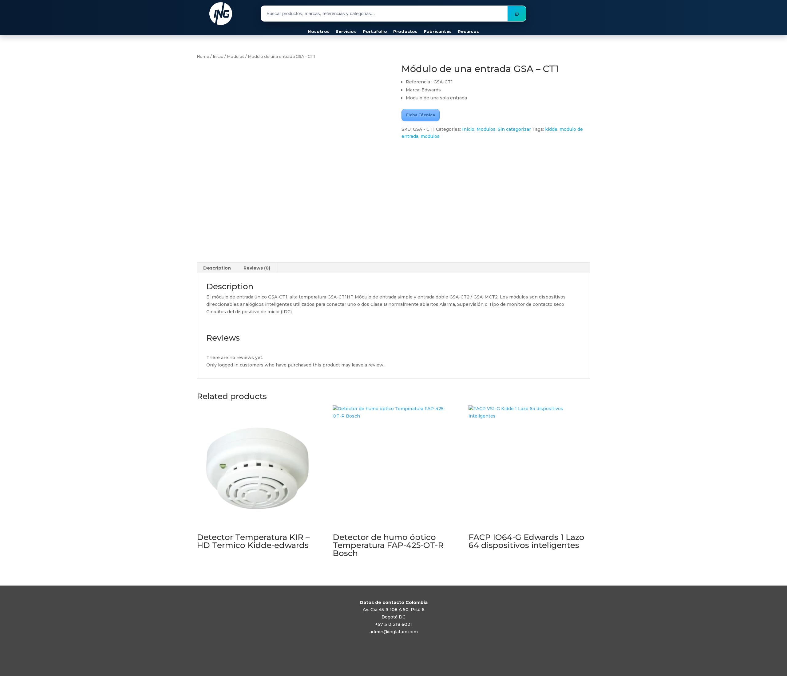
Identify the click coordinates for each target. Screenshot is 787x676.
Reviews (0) (256, 268)
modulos (430, 136)
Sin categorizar (514, 129)
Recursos (468, 31)
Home (203, 56)
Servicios (346, 31)
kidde (551, 129)
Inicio (218, 56)
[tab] (217, 268)
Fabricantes (438, 31)
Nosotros (319, 31)
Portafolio (375, 31)
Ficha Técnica (420, 115)
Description (217, 268)
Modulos (235, 56)
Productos (405, 31)
